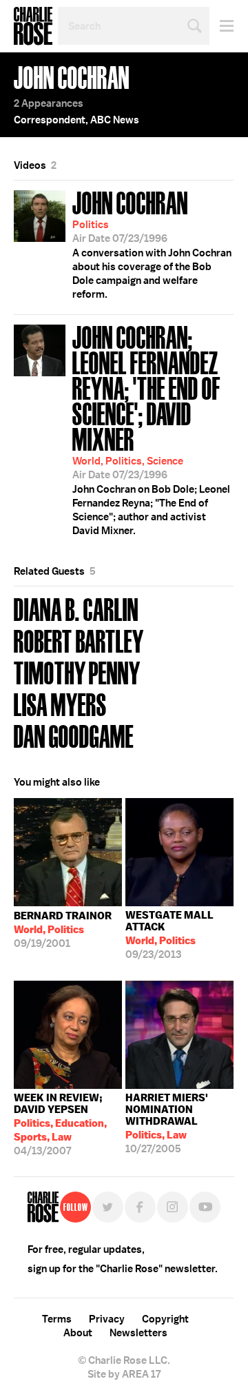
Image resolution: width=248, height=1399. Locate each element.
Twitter (107, 1207)
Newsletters (138, 1333)
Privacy (107, 1319)
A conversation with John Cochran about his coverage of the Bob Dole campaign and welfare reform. (151, 243)
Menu (221, 26)
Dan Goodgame (74, 735)
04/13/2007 (60, 1124)
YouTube (204, 1207)
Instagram (172, 1207)
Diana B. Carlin (76, 608)
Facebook (140, 1207)
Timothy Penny (77, 671)
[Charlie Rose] (43, 1207)
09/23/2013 (169, 934)
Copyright (165, 1319)
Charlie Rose (33, 26)
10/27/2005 (166, 1123)
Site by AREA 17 (124, 1374)
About (77, 1333)
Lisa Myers (60, 703)
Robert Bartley (79, 640)
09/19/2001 (63, 929)
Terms (57, 1319)
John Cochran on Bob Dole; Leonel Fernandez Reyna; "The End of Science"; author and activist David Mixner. (151, 429)
